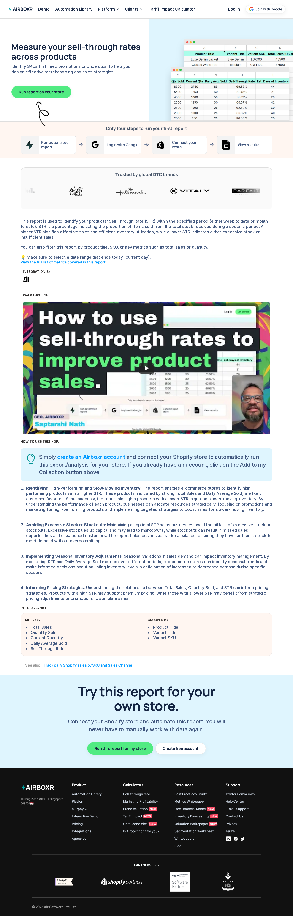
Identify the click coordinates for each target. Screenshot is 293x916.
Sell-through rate (137, 794)
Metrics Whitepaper (189, 801)
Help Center (235, 801)
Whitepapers (184, 838)
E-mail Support (237, 809)
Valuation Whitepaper (191, 824)
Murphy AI (79, 809)
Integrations (81, 831)
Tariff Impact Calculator (172, 9)
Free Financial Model (190, 809)
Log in (234, 9)
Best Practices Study (190, 794)
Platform (106, 9)
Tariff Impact (132, 816)
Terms (230, 831)
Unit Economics (135, 824)
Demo (44, 9)
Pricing (77, 824)
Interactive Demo (85, 816)
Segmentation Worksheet (194, 831)
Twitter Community (240, 794)
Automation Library (73, 9)
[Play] (146, 368)
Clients (131, 9)
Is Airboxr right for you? (141, 831)
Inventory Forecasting (191, 816)
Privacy (231, 824)
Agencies (79, 838)
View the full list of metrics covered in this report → (66, 262)
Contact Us (234, 816)
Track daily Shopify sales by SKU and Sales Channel (88, 665)
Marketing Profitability (140, 801)
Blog (178, 846)
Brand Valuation (135, 809)
